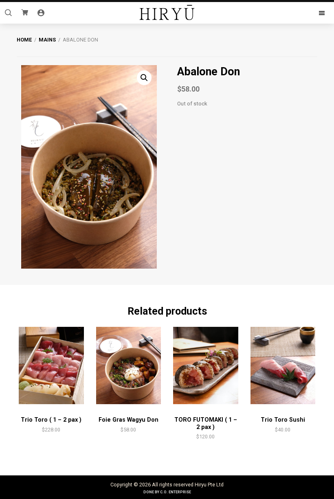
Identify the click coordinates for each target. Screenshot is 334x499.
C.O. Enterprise (175, 492)
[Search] (8, 13)
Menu (292, 13)
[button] (144, 77)
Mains (47, 40)
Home (24, 40)
